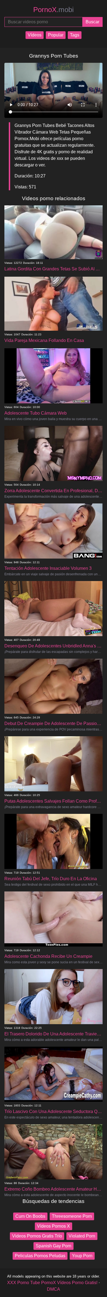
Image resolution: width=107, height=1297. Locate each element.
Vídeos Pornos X (53, 1226)
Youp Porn (82, 1255)
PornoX (53, 9)
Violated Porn (82, 1236)
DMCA (53, 1289)
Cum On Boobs (30, 1216)
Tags (74, 35)
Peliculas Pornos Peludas (40, 1255)
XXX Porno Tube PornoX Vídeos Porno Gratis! (52, 1282)
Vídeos (34, 35)
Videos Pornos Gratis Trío (37, 1236)
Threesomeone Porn (72, 1216)
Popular (55, 35)
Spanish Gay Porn (53, 1246)
